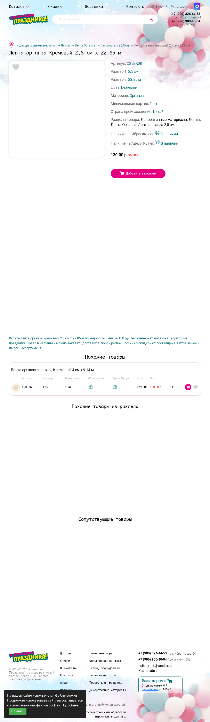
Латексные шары (100, 653)
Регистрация (179, 6)
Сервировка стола (102, 675)
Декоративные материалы (37, 45)
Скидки (55, 6)
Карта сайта (147, 671)
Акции (64, 682)
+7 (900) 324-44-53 (186, 14)
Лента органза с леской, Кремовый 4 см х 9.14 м (52, 370)
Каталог (17, 6)
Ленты (65, 45)
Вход (159, 6)
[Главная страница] (11, 45)
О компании (68, 668)
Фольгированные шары (105, 660)
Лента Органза (85, 45)
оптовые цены (150, 689)
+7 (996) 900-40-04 (186, 21)
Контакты (135, 6)
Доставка (94, 6)
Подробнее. (70, 705)
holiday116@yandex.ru (155, 666)
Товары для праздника (105, 682)
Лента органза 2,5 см (114, 45)
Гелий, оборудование (105, 668)
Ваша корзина (154, 681)
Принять (17, 711)
